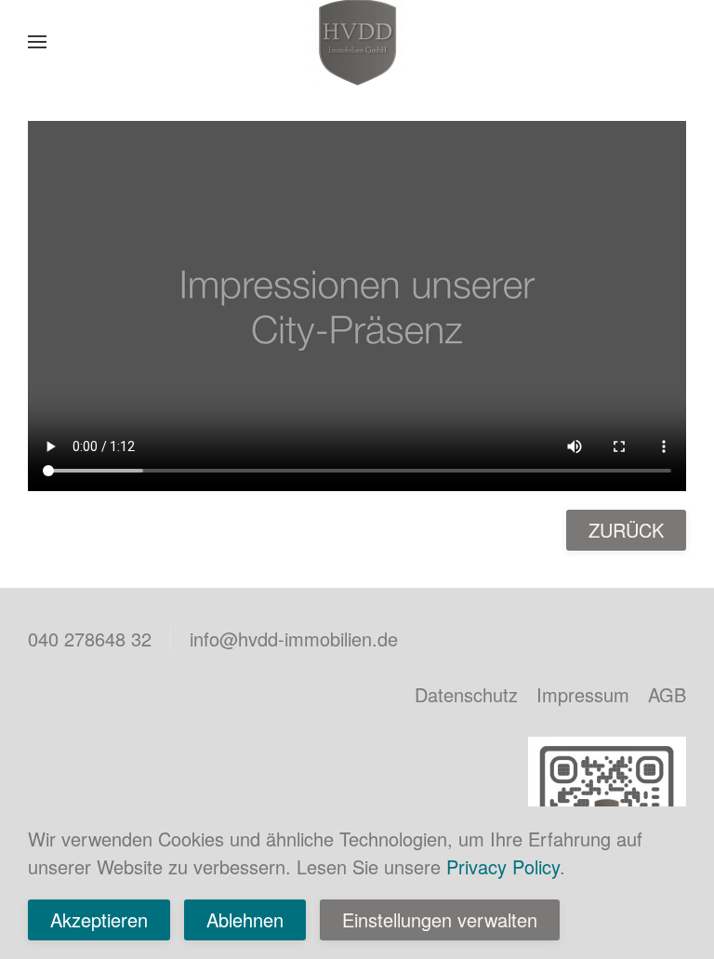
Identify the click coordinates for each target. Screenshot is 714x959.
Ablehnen (245, 919)
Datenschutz (466, 694)
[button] (37, 42)
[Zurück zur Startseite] (357, 42)
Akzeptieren (99, 919)
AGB (667, 694)
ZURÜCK (626, 529)
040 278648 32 (90, 638)
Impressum (582, 694)
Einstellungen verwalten (439, 919)
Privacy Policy (503, 866)
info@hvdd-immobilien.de (294, 638)
